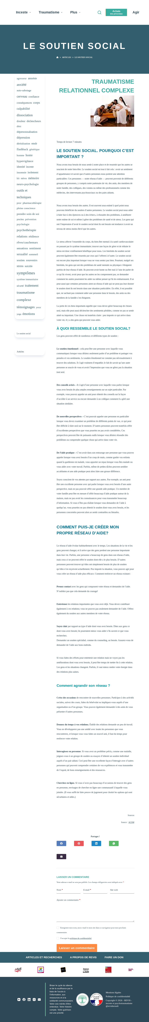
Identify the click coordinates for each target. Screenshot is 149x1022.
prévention (30, 219)
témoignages (26, 307)
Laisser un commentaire (77, 948)
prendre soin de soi (28, 213)
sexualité (22, 254)
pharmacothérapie (32, 202)
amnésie (32, 78)
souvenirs (31, 260)
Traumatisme (49, 12)
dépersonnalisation (27, 131)
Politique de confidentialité (118, 996)
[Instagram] (34, 999)
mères (24, 178)
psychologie (23, 224)
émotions (29, 314)
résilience (34, 236)
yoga (19, 314)
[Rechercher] (99, 12)
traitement (31, 285)
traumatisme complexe (26, 296)
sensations (22, 248)
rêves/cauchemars (27, 242)
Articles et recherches (44, 957)
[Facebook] (61, 843)
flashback (22, 149)
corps (36, 102)
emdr (34, 143)
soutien (21, 260)
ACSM (131, 822)
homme (20, 155)
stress (20, 266)
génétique (34, 149)
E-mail (87, 890)
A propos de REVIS (83, 957)
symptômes (26, 273)
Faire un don (114, 957)
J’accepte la (76, 938)
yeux (38, 307)
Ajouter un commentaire (68, 900)
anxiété (21, 84)
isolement (33, 172)
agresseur (22, 78)
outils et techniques (24, 194)
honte (29, 155)
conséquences (24, 102)
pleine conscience (26, 208)
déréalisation (23, 143)
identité (21, 166)
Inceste (22, 12)
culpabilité (23, 108)
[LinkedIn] (96, 843)
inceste (30, 166)
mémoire (33, 178)
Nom (60, 890)
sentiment (35, 248)
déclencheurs (34, 121)
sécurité (20, 286)
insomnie (21, 172)
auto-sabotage (24, 90)
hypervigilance (25, 161)
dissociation (25, 115)
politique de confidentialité (81, 938)
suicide (28, 266)
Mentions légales (113, 992)
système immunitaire (27, 279)
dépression (23, 137)
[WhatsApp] (114, 843)
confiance (34, 96)
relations (22, 236)
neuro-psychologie (28, 184)
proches (20, 219)
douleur (21, 121)
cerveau (22, 96)
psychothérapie (26, 230)
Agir (136, 12)
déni (19, 126)
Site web (114, 890)
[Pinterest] (79, 843)
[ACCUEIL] (57, 57)
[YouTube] (18, 999)
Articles (20, 351)
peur (19, 203)
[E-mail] (61, 856)
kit (18, 178)
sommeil (33, 254)
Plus (73, 12)
